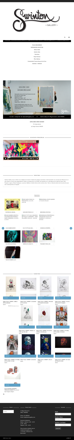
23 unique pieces (37, 124)
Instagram (69, 1)
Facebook (66, 1)
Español (5, 411)
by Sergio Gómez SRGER (37, 126)
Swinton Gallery (8, 438)
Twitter (64, 1)
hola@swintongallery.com (29, 417)
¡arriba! (68, 438)
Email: (56, 411)
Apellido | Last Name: (60, 422)
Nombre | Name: (59, 417)
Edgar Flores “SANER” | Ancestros (28, 359)
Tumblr (71, 1)
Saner (4, 304)
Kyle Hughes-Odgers (9, 391)
